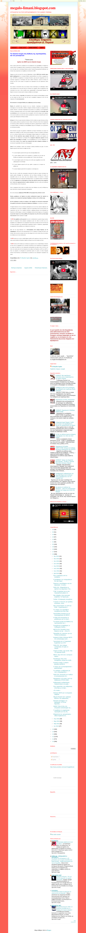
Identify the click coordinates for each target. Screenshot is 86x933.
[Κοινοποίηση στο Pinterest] (15, 260)
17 (53, 551)
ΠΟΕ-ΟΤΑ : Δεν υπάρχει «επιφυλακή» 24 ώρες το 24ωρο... (60, 647)
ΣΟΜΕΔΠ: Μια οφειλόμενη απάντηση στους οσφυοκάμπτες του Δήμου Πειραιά (65, 377)
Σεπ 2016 (56, 563)
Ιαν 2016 (56, 726)
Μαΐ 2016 (56, 573)
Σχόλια (54, 759)
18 (53, 549)
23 (53, 537)
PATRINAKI (55, 841)
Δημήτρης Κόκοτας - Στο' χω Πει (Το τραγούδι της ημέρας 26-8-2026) (64, 878)
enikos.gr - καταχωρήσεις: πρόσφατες (59, 856)
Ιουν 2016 (57, 571)
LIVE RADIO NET (57, 875)
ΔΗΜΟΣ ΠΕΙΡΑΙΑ (33, 47)
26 (53, 529)
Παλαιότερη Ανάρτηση (41, 268)
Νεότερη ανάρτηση (16, 268)
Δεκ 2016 (56, 556)
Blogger (49, 930)
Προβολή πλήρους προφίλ (57, 369)
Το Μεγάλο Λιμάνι (56, 366)
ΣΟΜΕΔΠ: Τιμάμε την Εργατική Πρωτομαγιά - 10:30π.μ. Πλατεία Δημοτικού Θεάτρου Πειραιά (65, 461)
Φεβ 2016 (57, 723)
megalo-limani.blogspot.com (33, 7)
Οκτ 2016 (56, 561)
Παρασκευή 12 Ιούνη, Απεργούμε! (65, 399)
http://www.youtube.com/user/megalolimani (62, 767)
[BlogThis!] (12, 260)
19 (53, 546)
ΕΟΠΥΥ (42, 47)
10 (53, 741)
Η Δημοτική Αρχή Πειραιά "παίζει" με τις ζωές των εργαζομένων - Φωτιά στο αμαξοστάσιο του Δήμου (65, 424)
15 (53, 729)
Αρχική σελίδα (28, 268)
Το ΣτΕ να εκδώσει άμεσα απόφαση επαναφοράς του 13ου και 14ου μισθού (66, 436)
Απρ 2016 (57, 718)
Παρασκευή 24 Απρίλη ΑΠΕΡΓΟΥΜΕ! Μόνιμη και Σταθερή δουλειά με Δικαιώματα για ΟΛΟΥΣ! (65, 448)
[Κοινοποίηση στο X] (13, 260)
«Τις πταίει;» (56, 690)
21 (53, 542)
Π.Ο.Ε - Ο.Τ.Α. (23, 47)
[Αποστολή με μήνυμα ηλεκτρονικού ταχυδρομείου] (10, 260)
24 (53, 534)
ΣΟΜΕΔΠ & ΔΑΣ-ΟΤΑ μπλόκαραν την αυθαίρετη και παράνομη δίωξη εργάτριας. (65, 389)
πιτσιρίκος (55, 890)
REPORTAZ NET (56, 905)
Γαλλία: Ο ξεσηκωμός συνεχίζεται (62, 599)
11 (53, 739)
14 (53, 731)
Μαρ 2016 (57, 721)
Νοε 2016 (56, 558)
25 (53, 532)
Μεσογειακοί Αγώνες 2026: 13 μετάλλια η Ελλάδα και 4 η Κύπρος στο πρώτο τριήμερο (64, 908)
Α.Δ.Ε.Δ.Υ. (14, 47)
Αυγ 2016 (56, 566)
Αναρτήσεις (55, 756)
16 (53, 554)
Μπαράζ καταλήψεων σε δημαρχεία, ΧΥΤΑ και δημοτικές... (60, 702)
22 (53, 539)
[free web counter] (55, 834)
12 (53, 736)
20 (53, 544)
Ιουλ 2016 (57, 568)
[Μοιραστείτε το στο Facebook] (14, 260)
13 (53, 734)
